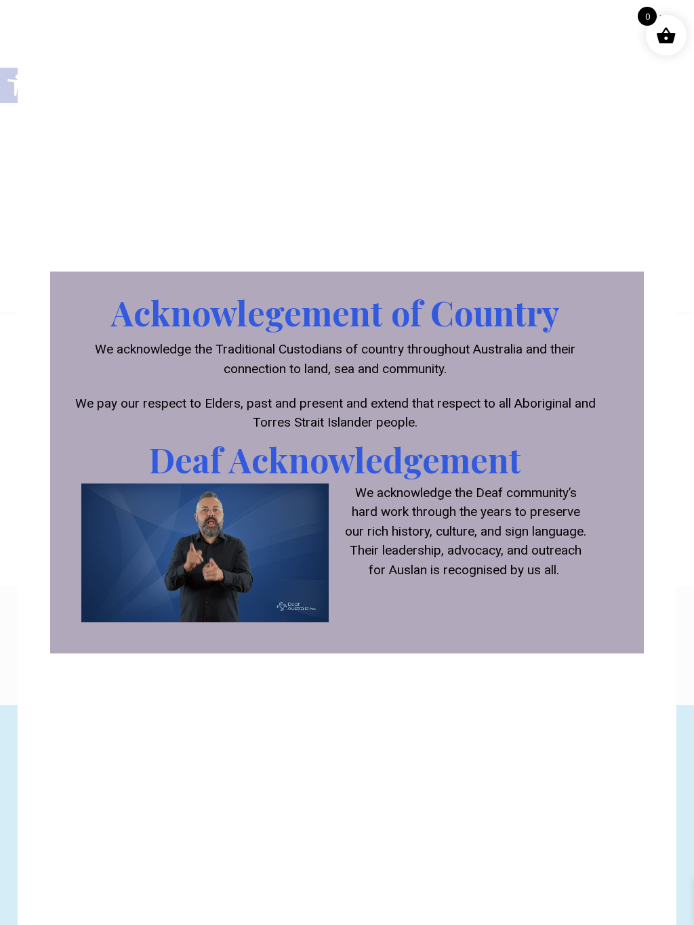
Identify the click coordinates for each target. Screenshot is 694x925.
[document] (347, 462)
